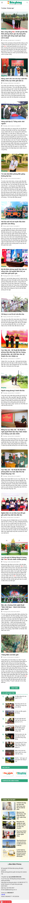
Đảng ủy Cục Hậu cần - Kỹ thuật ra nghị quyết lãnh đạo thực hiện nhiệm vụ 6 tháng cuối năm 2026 (14, 432)
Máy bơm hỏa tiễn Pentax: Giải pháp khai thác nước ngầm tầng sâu (21, 815)
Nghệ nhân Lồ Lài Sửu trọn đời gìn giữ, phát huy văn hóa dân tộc (13, 514)
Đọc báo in (5, 767)
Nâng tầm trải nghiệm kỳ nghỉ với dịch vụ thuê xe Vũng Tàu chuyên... (21, 825)
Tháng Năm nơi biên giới (9, 655)
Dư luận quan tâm (8, 693)
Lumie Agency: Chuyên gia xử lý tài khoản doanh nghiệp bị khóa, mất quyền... (21, 853)
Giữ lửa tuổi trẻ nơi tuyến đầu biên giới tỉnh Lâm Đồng (13, 223)
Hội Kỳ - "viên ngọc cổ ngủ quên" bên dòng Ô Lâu (21, 759)
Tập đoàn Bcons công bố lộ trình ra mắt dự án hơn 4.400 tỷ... (21, 843)
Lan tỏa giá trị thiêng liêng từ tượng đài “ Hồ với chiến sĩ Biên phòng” (14, 558)
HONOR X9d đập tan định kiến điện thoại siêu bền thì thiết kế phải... (21, 806)
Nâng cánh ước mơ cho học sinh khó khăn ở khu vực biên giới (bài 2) (14, 80)
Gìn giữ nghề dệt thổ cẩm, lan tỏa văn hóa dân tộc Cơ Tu (20, 720)
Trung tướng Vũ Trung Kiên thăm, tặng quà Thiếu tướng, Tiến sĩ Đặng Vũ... (21, 745)
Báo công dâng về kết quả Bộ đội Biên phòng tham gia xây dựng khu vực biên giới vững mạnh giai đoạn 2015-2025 (14, 35)
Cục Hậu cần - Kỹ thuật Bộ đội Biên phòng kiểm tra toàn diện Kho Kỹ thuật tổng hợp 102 (13, 472)
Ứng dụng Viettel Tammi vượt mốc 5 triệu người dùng (21, 833)
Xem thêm (14, 688)
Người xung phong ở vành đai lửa (12, 390)
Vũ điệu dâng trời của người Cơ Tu (20, 697)
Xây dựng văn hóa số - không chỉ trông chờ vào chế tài (20, 705)
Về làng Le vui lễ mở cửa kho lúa (12, 314)
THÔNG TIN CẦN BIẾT (8, 800)
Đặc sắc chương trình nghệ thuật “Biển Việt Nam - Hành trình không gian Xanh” (13, 607)
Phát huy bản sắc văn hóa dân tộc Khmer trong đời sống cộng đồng (20, 737)
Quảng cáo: (7, 892)
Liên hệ (3, 894)
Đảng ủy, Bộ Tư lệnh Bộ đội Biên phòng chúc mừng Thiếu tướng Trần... (20, 728)
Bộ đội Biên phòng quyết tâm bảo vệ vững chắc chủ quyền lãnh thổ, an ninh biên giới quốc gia (14, 271)
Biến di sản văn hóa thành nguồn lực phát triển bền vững (20, 752)
